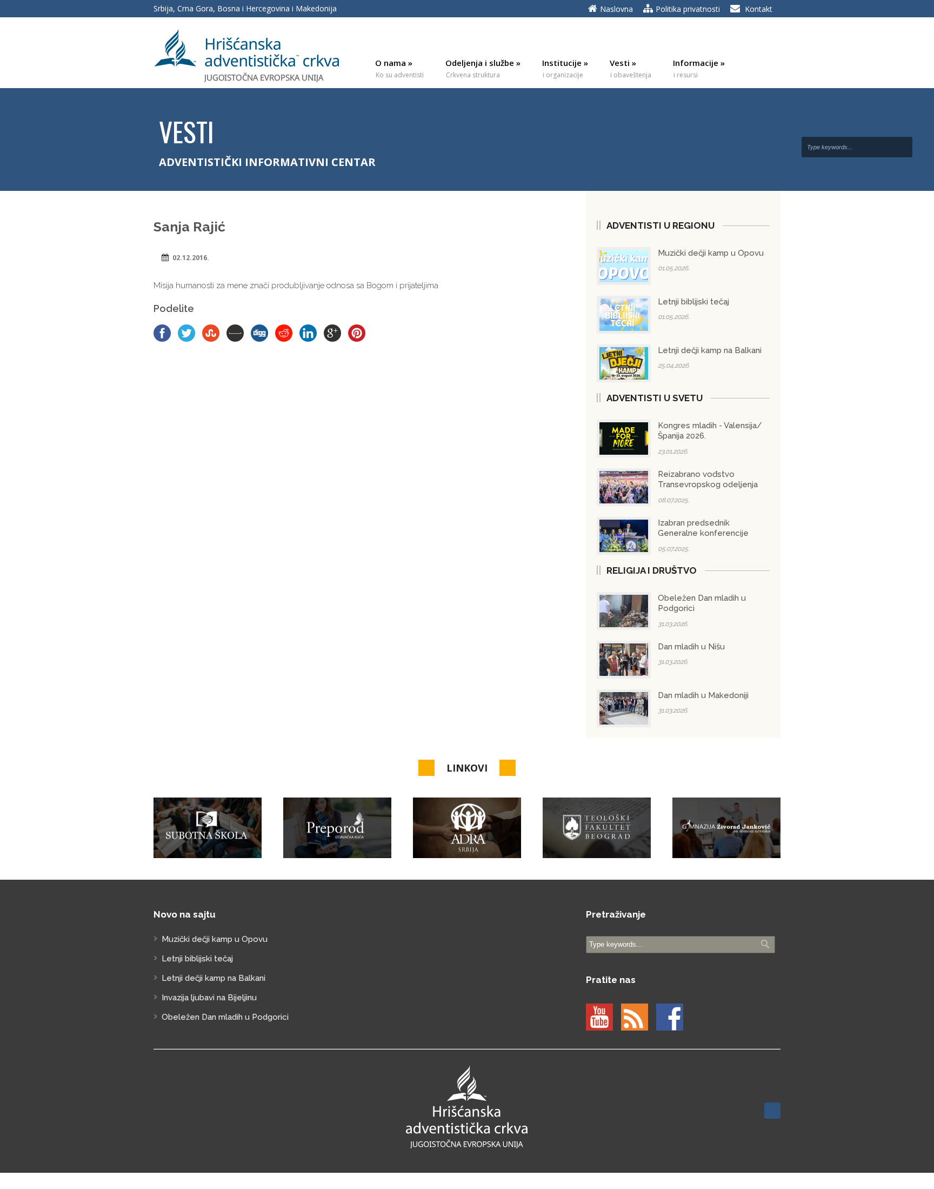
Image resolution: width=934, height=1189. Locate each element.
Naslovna (616, 9)
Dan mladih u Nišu (691, 647)
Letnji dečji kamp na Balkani (710, 350)
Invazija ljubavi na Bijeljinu (209, 997)
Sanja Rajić (189, 226)
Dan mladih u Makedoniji (703, 695)
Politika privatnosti (688, 9)
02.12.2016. (190, 257)
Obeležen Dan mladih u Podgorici (225, 1017)
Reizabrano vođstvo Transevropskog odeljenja (708, 479)
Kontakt (758, 9)
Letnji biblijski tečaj (693, 302)
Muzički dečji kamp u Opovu (711, 253)
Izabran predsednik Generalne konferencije (703, 528)
